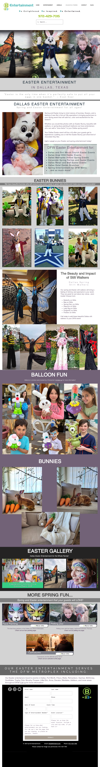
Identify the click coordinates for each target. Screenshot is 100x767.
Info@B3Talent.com (54, 743)
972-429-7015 (72, 743)
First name (29, 689)
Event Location (57, 713)
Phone (53, 697)
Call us (23, 682)
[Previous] (13, 54)
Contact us (58, 380)
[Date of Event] (27, 709)
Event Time (51, 705)
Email (27, 697)
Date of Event (30, 705)
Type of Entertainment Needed (36, 713)
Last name (54, 689)
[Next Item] (94, 573)
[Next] (87, 54)
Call (46, 141)
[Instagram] (15, 689)
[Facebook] (10, 689)
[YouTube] (19, 689)
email (52, 141)
